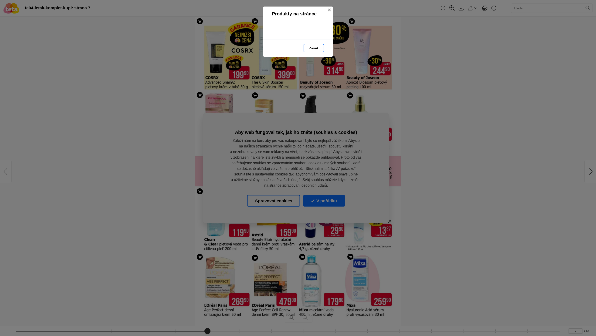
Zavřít (313, 48)
